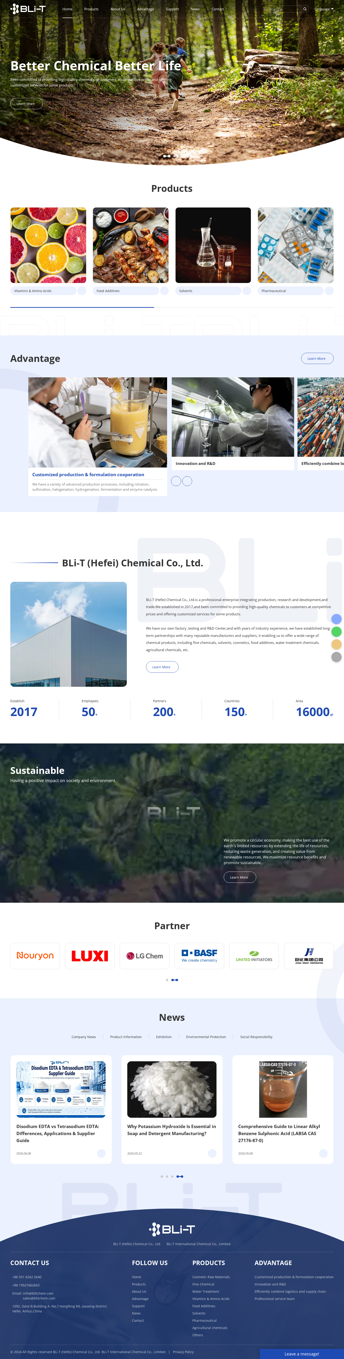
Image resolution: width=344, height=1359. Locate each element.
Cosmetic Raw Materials (211, 1277)
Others (197, 1335)
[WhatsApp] (336, 632)
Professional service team (275, 1298)
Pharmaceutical (204, 1320)
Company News (84, 1037)
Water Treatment (205, 1291)
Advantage (145, 9)
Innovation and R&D (270, 1284)
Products (91, 9)
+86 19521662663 (26, 1285)
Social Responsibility (256, 1037)
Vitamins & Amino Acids (211, 1298)
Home (67, 9)
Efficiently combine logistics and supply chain (290, 1291)
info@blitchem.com (38, 1293)
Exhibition (164, 1037)
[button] (167, 156)
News (195, 9)
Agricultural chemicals (209, 1328)
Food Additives (203, 1306)
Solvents (198, 1313)
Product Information (126, 1037)
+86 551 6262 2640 (26, 1277)
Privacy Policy (183, 1352)
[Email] (336, 644)
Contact (218, 9)
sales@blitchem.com (39, 1298)
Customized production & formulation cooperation (294, 1277)
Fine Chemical (203, 1284)
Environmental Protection (206, 1037)
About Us (117, 9)
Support (172, 9)
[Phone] (336, 619)
